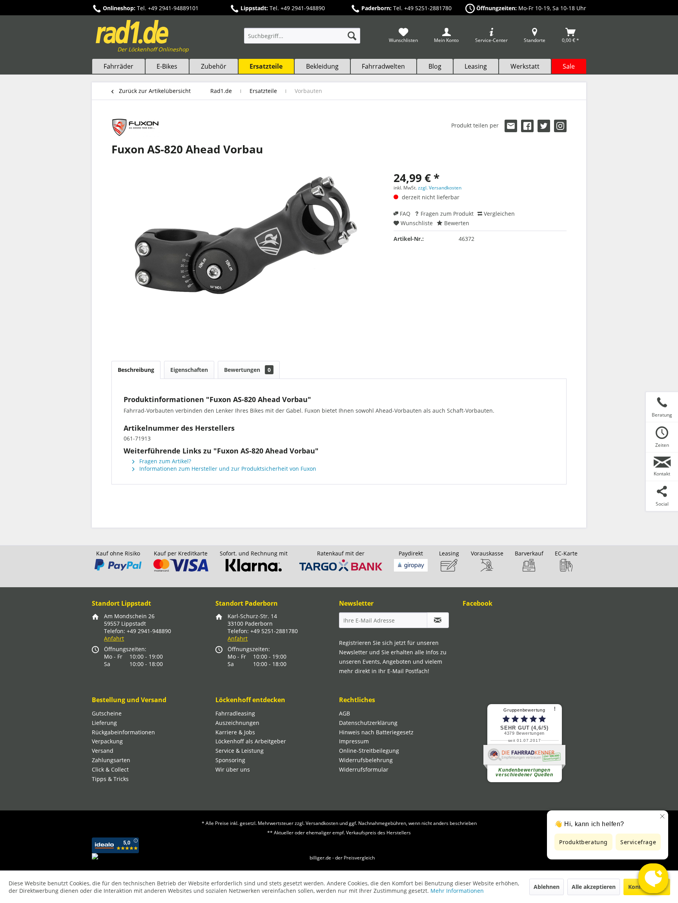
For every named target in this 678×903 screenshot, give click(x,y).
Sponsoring (230, 760)
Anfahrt (114, 638)
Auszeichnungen (237, 722)
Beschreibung (136, 369)
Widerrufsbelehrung (366, 760)
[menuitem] (302, 39)
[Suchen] (352, 36)
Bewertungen (247, 369)
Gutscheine (107, 713)
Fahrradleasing (235, 713)
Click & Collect (110, 769)
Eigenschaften (189, 369)
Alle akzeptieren (594, 886)
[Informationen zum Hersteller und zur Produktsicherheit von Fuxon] (135, 127)
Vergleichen (498, 213)
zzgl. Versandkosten (439, 187)
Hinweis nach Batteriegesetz (376, 732)
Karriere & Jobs (235, 732)
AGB (344, 713)
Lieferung (104, 722)
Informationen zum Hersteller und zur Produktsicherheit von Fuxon (227, 468)
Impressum (354, 741)
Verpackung (107, 741)
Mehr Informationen (457, 890)
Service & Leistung (239, 750)
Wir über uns (232, 769)
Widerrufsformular (363, 769)
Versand (102, 750)
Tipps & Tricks (110, 779)
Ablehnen (547, 886)
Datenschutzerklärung (368, 722)
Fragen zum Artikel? (164, 461)
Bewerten (456, 223)
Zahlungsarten (111, 760)
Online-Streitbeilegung (369, 750)
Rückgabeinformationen (123, 732)
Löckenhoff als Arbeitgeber (250, 741)
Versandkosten (322, 823)
